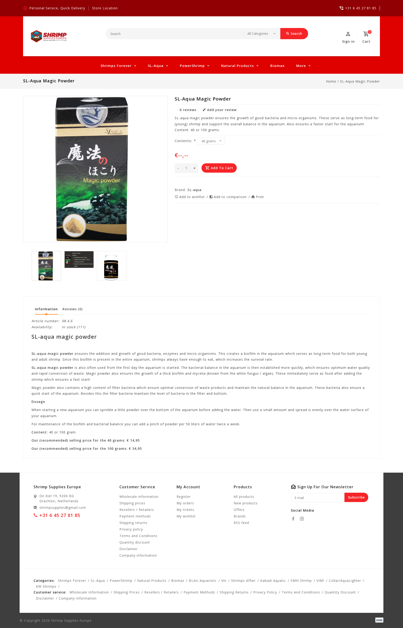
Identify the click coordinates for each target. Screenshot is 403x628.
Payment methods (135, 516)
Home (331, 81)
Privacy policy (131, 529)
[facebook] (294, 519)
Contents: (185, 140)
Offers (239, 509)
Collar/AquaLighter (345, 580)
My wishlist (186, 516)
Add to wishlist (192, 197)
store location (105, 8)
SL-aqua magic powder (360, 81)
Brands (240, 516)
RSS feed (241, 522)
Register (184, 496)
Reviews (73, 309)
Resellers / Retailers (136, 509)
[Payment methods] (378, 620)
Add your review (221, 110)
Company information (138, 555)
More (301, 65)
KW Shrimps (46, 586)
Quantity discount (134, 542)
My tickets (185, 509)
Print (260, 197)
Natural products (237, 65)
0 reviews (188, 110)
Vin (223, 580)
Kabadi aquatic (273, 580)
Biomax (277, 65)
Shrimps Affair (243, 580)
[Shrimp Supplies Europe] (49, 36)
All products (244, 496)
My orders (185, 503)
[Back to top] (389, 614)
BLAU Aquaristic (203, 580)
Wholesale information (139, 496)
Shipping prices (132, 503)
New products (246, 503)
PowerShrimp (192, 65)
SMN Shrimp (301, 580)
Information (46, 309)
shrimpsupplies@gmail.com (62, 507)
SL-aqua (155, 65)
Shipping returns (133, 522)
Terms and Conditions (138, 536)
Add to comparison (231, 197)
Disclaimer (128, 549)
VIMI (320, 580)
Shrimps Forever (116, 65)
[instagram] (303, 519)
